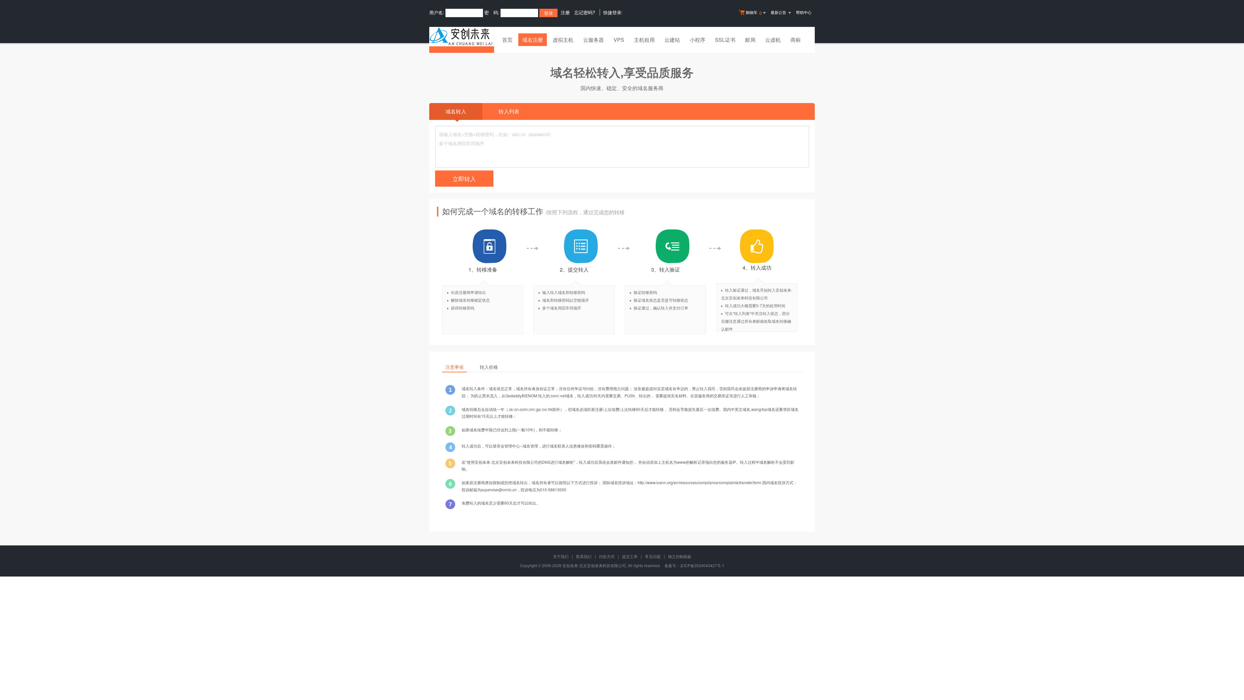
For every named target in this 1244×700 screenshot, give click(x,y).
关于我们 (561, 556)
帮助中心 (804, 12)
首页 (507, 39)
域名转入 (455, 111)
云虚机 (773, 39)
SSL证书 (725, 39)
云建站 (672, 39)
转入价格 (489, 367)
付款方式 (607, 556)
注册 (565, 12)
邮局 (750, 39)
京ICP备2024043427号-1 (702, 565)
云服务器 (593, 39)
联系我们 (584, 556)
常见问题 (653, 556)
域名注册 (532, 39)
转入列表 (509, 111)
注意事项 (454, 367)
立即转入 (464, 178)
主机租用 (644, 39)
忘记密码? (584, 12)
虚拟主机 (563, 39)
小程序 (697, 39)
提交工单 (630, 556)
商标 (795, 39)
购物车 (754, 12)
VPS (619, 39)
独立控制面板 (679, 556)
